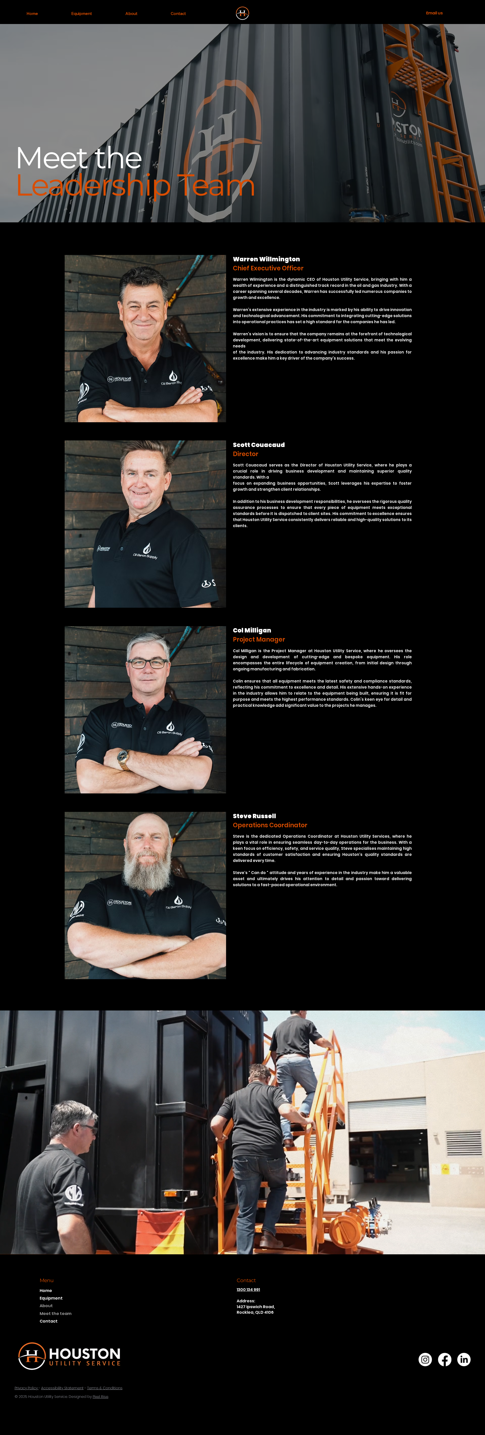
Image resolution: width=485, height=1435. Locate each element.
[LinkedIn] (464, 1359)
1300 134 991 (248, 1289)
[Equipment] (73, 1298)
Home (46, 1290)
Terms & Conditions (105, 1388)
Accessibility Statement (62, 1388)
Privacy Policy (27, 1388)
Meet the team (55, 1313)
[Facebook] (444, 1359)
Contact (49, 1321)
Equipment (51, 1298)
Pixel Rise (100, 1396)
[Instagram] (425, 1359)
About (46, 1306)
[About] (73, 1306)
